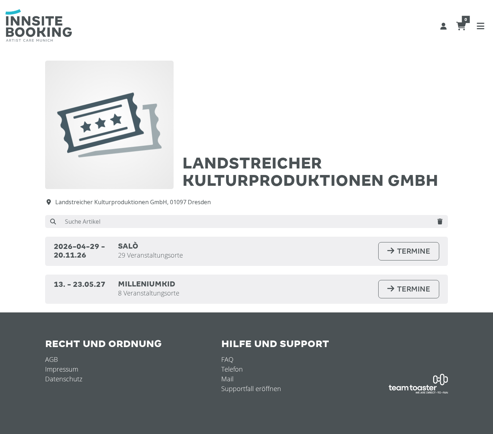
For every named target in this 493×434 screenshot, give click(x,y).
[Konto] (443, 25)
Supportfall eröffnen (251, 388)
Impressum (61, 369)
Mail (227, 378)
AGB (51, 359)
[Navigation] (480, 25)
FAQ (227, 359)
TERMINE (413, 251)
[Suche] (53, 221)
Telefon (232, 369)
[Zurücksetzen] (440, 221)
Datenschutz (63, 378)
